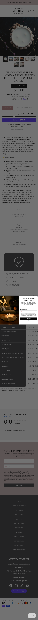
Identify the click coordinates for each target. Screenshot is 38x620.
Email (21, 305)
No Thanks (29, 320)
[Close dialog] (37, 296)
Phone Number (23, 309)
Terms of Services (22, 316)
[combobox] (21, 311)
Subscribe (28, 318)
